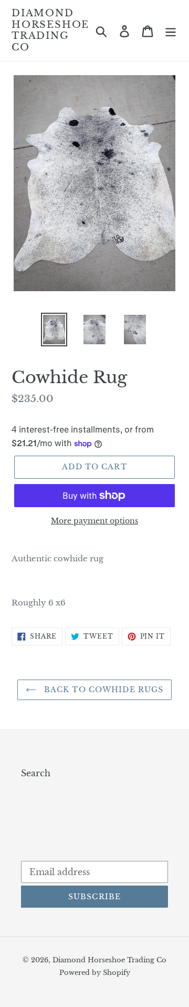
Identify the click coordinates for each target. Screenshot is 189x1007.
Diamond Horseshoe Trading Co (50, 30)
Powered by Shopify (94, 972)
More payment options (94, 521)
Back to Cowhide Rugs (102, 689)
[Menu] (170, 31)
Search (35, 773)
